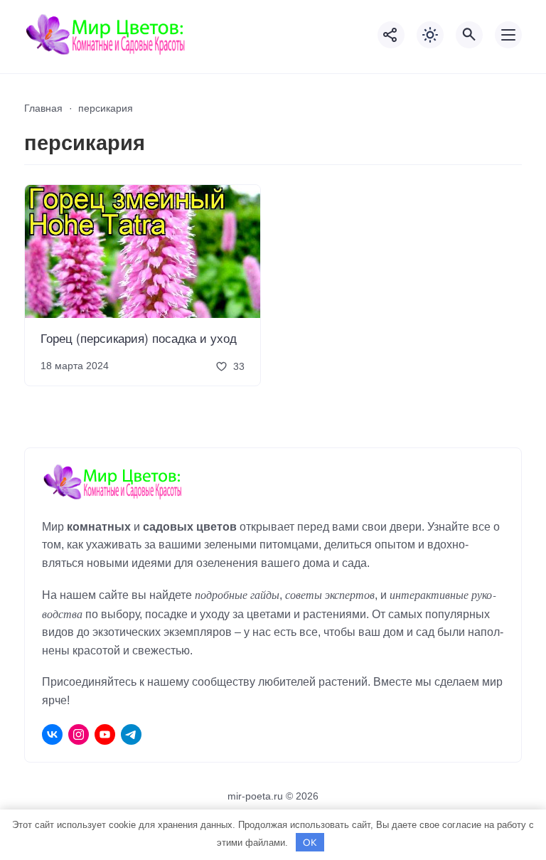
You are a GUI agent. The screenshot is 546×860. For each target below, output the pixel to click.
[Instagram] (78, 734)
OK (310, 842)
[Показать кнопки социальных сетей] (391, 34)
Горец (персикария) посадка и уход (139, 337)
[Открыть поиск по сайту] (469, 34)
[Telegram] (131, 734)
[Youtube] (105, 734)
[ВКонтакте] (52, 734)
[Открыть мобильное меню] (508, 34)
